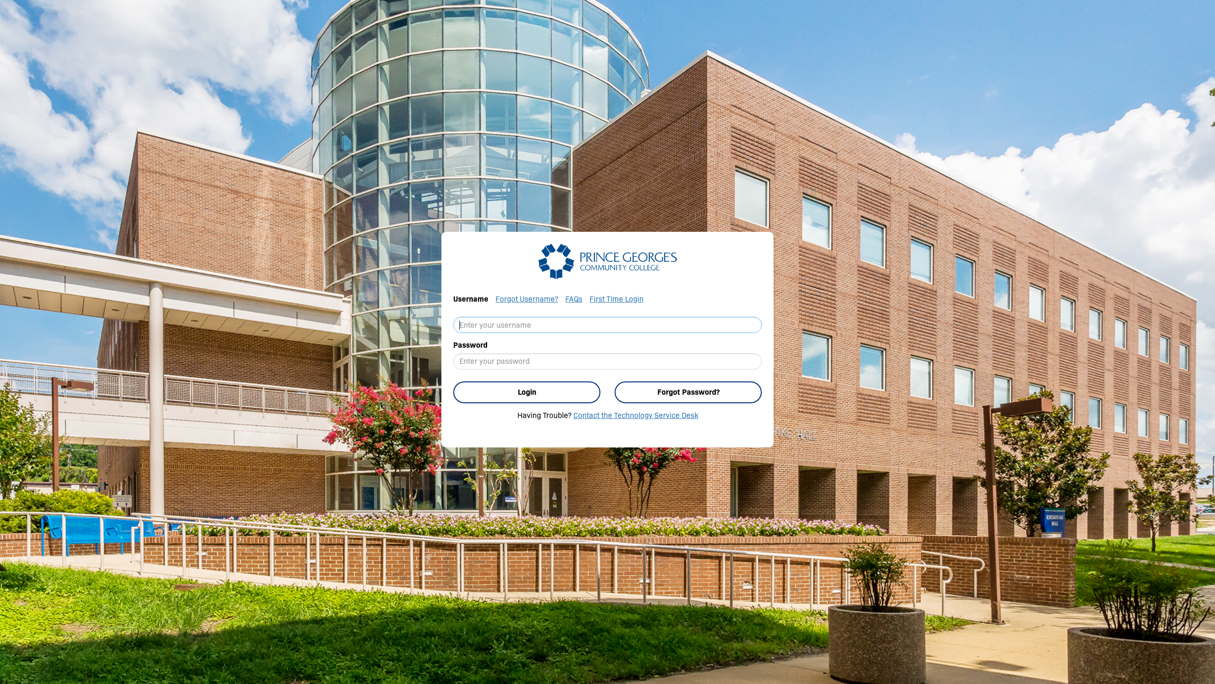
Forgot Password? (688, 392)
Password (470, 345)
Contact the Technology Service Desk (635, 415)
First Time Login (616, 299)
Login (527, 392)
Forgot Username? (526, 299)
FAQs (573, 299)
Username (470, 299)
